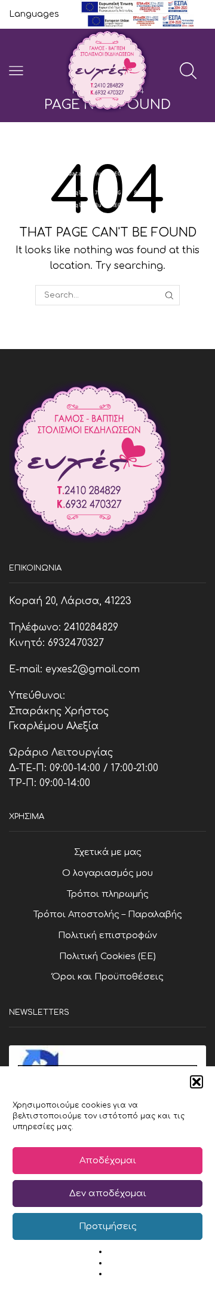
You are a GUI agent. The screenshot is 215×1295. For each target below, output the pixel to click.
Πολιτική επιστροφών (107, 935)
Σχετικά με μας (108, 852)
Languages (34, 14)
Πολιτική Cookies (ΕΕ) (107, 956)
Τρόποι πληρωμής (108, 894)
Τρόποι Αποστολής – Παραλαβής (107, 914)
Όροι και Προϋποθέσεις (108, 976)
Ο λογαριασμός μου (107, 873)
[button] (196, 1082)
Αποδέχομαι (107, 1161)
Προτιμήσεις (108, 1226)
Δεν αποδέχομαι (107, 1193)
